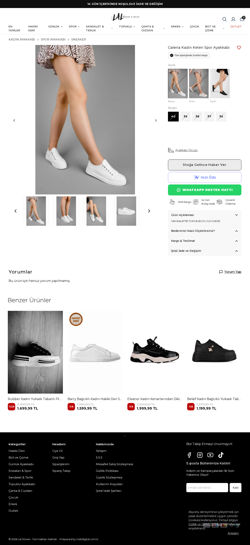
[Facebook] (189, 455)
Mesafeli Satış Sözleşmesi (114, 464)
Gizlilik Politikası (107, 471)
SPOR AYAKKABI (53, 39)
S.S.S (99, 457)
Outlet (13, 511)
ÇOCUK (194, 26)
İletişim (101, 451)
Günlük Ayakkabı (21, 464)
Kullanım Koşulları (109, 484)
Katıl (235, 487)
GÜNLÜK (53, 26)
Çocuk (13, 497)
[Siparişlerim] (233, 19)
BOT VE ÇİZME (210, 28)
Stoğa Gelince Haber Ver (204, 165)
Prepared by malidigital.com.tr (79, 539)
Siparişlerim (60, 464)
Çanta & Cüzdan (20, 491)
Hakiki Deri (17, 451)
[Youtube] (210, 455)
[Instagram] (200, 455)
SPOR (73, 26)
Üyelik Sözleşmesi (109, 477)
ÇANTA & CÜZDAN (147, 28)
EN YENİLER (14, 28)
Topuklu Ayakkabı (22, 484)
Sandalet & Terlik (21, 477)
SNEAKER (78, 39)
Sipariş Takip (61, 471)
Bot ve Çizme (19, 457)
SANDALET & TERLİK (95, 28)
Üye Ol (57, 451)
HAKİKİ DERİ (33, 28)
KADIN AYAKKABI (22, 39)
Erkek (13, 504)
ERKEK (175, 26)
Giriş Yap (58, 457)
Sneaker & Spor (20, 471)
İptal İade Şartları (108, 491)
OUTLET (236, 26)
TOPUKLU (125, 26)
